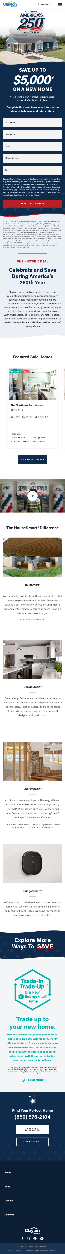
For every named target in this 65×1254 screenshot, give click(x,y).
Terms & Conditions (18, 187)
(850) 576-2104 (32, 1116)
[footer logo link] (32, 1230)
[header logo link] (10, 4)
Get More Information (32, 1129)
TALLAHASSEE (46, 4)
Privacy (18, 1250)
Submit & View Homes (32, 203)
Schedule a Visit (32, 1141)
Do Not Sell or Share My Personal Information (41, 1250)
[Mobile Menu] (60, 4)
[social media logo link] (22, 1238)
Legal (10, 1250)
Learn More (35, 1080)
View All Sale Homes (32, 459)
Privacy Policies (34, 195)
